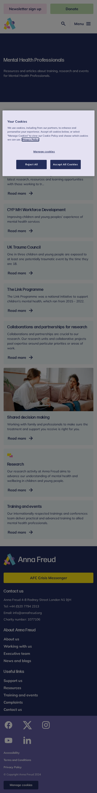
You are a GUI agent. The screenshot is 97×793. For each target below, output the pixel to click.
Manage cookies (44, 151)
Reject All (31, 164)
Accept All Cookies (65, 164)
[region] (48, 143)
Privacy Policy (30, 139)
